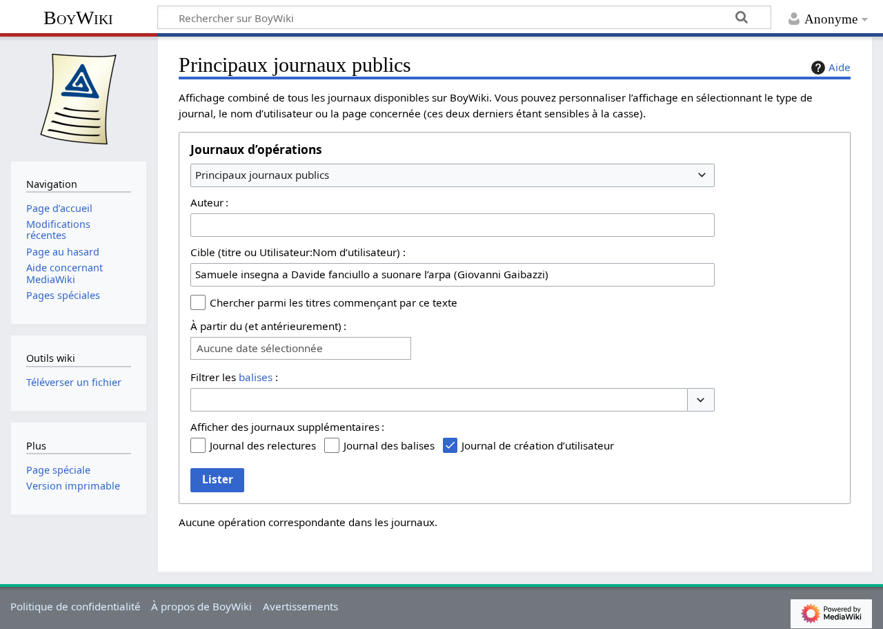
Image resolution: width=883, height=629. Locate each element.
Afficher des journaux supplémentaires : (287, 427)
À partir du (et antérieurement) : (268, 326)
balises (255, 377)
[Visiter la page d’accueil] (78, 97)
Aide (840, 67)
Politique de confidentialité (75, 606)
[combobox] (452, 175)
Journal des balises (389, 445)
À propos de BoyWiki (201, 606)
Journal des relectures (263, 445)
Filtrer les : (234, 377)
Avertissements (300, 606)
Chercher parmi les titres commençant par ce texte (333, 302)
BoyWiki (78, 17)
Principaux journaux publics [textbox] (262, 175)
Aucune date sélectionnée (260, 348)
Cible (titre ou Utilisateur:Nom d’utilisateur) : (298, 252)
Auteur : (209, 202)
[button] (701, 400)
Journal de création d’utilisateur (538, 445)
